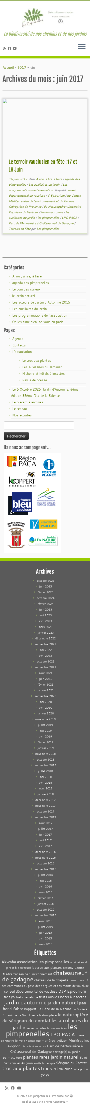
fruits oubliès (49, 996)
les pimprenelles (49, 217)
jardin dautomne (52, 212)
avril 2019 (45, 736)
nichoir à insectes (34, 1046)
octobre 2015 (45, 910)
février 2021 (46, 685)
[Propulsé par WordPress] (71, 1095)
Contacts (19, 345)
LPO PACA (70, 217)
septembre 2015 (45, 915)
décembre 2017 (45, 800)
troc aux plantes (21, 1068)
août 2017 (45, 823)
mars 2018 (45, 788)
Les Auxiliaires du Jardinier (42, 367)
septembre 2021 (45, 667)
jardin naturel (63, 1002)
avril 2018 (45, 783)
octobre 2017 (45, 811)
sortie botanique (44, 1063)
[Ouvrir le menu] (82, 47)
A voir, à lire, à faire (49, 179)
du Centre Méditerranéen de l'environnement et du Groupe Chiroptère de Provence (45, 201)
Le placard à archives (27, 402)
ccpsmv (68, 968)
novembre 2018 (45, 754)
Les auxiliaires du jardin (44, 184)
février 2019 (46, 742)
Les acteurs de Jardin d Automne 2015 (41, 302)
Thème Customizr (55, 1102)
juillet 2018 (45, 771)
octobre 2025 (45, 581)
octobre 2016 (45, 863)
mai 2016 (46, 881)
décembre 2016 (45, 852)
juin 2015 (45, 933)
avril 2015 (45, 938)
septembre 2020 (45, 696)
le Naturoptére (46, 1015)
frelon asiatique (27, 997)
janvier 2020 (46, 713)
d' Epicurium (56, 195)
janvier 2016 (46, 904)
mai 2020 (46, 702)
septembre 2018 (45, 765)
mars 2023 (45, 627)
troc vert (49, 1068)
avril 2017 (45, 846)
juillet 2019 (45, 725)
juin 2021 (45, 679)
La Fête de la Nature (54, 1008)
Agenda (17, 338)
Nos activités (22, 415)
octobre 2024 (45, 598)
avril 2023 (45, 621)
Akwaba (9, 962)
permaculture (12, 1057)
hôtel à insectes (73, 996)
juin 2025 (45, 586)
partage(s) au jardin (66, 1052)
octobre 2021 (45, 661)
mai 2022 (46, 650)
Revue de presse (34, 380)
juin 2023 (45, 610)
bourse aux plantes (47, 967)
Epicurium (76, 991)
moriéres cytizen (55, 1040)
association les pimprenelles (43, 962)
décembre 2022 (45, 638)
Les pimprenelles (47, 229)
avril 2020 (45, 708)
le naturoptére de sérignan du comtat (45, 1017)
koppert (30, 1008)
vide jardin (81, 1069)
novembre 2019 (45, 719)
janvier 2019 (46, 748)
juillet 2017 (45, 829)
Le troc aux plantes (36, 360)
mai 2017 (46, 840)
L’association (22, 351)
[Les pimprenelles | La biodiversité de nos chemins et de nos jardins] (45, 16)
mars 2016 (45, 892)
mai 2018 (46, 777)
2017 (21, 67)
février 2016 (46, 898)
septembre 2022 (45, 644)
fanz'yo (9, 996)
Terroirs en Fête (20, 229)
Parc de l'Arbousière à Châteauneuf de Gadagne (41, 223)
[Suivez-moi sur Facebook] (10, 48)
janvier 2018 (46, 794)
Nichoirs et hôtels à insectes (43, 373)
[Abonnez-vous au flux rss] (5, 48)
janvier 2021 (46, 690)
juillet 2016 (45, 875)
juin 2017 (45, 835)
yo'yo (45, 1074)
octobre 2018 (45, 760)
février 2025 (46, 592)
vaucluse (65, 1068)
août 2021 (45, 673)
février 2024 (46, 604)
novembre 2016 (45, 858)
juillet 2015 (45, 927)
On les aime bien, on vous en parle (38, 322)
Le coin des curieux (26, 289)
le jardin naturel (23, 295)
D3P (62, 991)
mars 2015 (45, 944)
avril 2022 (45, 656)
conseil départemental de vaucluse (31, 991)
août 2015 (45, 921)
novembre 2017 (45, 806)
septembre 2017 (45, 817)
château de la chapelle (51, 980)
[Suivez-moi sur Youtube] (15, 48)
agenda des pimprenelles (30, 282)
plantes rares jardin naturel (50, 1057)
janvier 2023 (46, 633)
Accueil (8, 67)
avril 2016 (45, 886)
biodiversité (23, 968)
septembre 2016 (45, 869)
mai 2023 (46, 615)
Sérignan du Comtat (71, 1062)
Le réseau (19, 408)
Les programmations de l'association (39, 315)
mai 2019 (46, 731)
